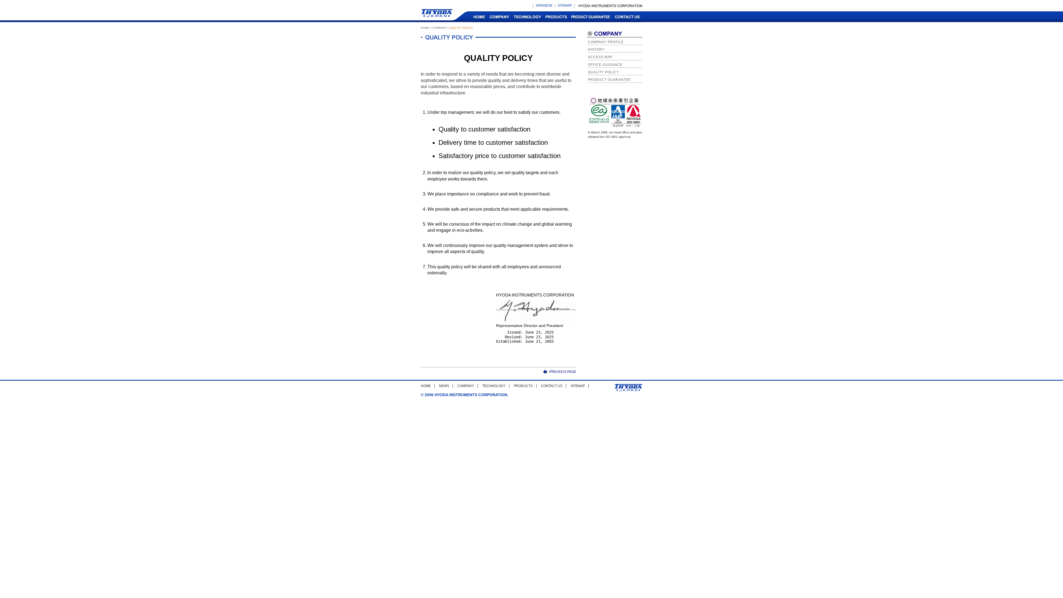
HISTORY (596, 49)
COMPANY (499, 16)
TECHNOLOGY (527, 16)
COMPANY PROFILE (606, 42)
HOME (479, 16)
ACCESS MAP (600, 57)
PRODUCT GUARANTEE (590, 16)
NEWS (444, 386)
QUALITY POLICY (603, 72)
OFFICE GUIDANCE (605, 65)
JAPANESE (544, 5)
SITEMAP (565, 5)
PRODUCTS (556, 16)
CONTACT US (627, 16)
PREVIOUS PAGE (562, 372)
